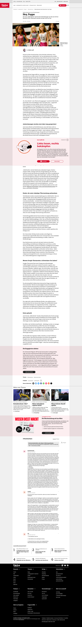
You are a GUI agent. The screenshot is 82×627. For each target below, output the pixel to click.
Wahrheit (15, 584)
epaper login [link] (65, 1)
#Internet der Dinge (37, 377)
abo (57, 572)
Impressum (54, 619)
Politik (14, 572)
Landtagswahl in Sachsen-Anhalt (33, 574)
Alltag (25, 9)
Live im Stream (45, 595)
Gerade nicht (63, 139)
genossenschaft (59, 573)
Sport (14, 579)
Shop (14, 611)
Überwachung (30, 9)
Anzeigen (15, 613)
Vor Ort (43, 593)
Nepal (29, 572)
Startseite (15, 9)
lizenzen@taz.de (21, 619)
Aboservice (30, 609)
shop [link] (24, 1)
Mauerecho (15, 597)
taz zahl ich (58, 575)
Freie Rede (15, 598)
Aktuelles (44, 572)
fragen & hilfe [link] (28, 1)
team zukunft (30, 591)
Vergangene (44, 597)
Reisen (14, 608)
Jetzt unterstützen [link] (29, 372)
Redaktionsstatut (50, 618)
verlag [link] (14, 1)
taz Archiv (58, 597)
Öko (14, 573)
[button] (68, 5)
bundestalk (15, 591)
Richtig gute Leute (31, 577)
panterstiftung (59, 579)
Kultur (14, 577)
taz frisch (29, 593)
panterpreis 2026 (59, 581)
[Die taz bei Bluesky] (65, 565)
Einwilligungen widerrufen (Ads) (48, 621)
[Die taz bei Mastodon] (62, 565)
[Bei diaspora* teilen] (46, 383)
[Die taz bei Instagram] (68, 565)
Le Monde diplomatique (61, 595)
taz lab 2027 (44, 598)
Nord (14, 582)
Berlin (14, 581)
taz (16, 565)
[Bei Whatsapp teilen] (43, 383)
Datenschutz (49, 619)
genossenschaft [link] (60, 1)
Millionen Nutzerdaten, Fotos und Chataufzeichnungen (41, 186)
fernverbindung (16, 593)
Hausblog (44, 573)
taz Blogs (58, 592)
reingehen (15, 600)
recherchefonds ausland (61, 577)
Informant (44, 619)
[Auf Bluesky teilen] (38, 383)
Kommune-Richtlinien (58, 618)
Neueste (54, 439)
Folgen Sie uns (58, 565)
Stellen (43, 577)
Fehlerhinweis (36, 380)
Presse (43, 579)
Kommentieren (30, 380)
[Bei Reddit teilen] (49, 383)
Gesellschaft (20, 9)
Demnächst (44, 591)
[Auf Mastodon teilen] (36, 383)
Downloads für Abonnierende (34, 613)
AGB (58, 619)
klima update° (16, 595)
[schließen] (67, 140)
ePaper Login (30, 611)
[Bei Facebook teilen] (41, 383)
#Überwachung (30, 377)
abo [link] (55, 1)
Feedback (30, 607)
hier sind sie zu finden (35, 445)
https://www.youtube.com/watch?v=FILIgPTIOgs (37, 542)
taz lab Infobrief (31, 597)
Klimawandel (30, 579)
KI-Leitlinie (66, 618)
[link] (14, 5)
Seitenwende (62, 619)
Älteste (58, 439)
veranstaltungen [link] (19, 1)
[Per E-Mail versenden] (33, 383)
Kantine (15, 609)
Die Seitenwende (45, 575)
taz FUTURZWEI (59, 593)
